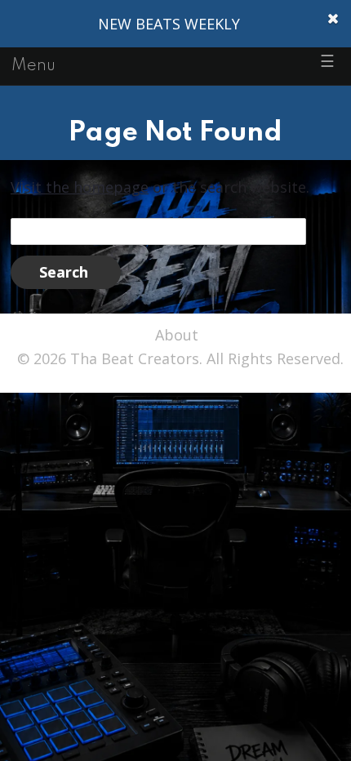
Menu (33, 66)
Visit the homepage (80, 187)
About (176, 335)
